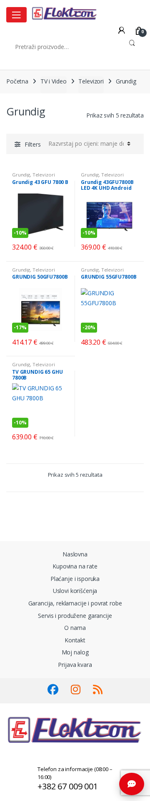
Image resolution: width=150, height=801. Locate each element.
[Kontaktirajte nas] (131, 784)
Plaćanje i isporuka (75, 579)
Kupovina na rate (75, 566)
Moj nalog (75, 652)
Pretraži (132, 46)
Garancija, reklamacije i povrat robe (75, 603)
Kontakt (75, 640)
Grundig (21, 174)
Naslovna (75, 554)
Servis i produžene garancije (75, 616)
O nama (74, 628)
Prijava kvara (75, 665)
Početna (17, 81)
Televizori (91, 81)
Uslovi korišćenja (75, 591)
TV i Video (53, 81)
